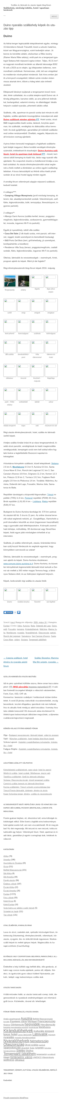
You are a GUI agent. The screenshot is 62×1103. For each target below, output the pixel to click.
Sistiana (55, 463)
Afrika (5, 856)
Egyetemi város (18, 1021)
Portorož (29, 498)
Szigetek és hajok (10, 911)
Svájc (32, 1048)
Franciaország (46, 1021)
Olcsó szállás (31, 1045)
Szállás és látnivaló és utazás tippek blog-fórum (31, 5)
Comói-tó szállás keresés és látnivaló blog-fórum (23, 784)
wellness (8, 1059)
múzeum (51, 1035)
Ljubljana (37, 501)
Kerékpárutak (33, 1027)
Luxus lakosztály (25, 1035)
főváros (6, 1025)
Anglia (6, 1019)
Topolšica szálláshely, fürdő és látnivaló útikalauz (24, 777)
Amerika (6, 860)
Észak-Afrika (8, 887)
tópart (6, 1057)
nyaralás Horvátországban (25, 1038)
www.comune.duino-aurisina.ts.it (18, 563)
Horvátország (48, 1024)
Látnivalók (40, 1034)
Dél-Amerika (8, 877)
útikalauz (20, 1060)
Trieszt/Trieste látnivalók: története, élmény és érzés (25, 790)
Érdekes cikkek (9, 884)
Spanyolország (12, 1047)
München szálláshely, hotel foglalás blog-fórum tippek (32, 739)
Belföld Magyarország (12, 870)
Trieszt (50, 494)
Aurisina (26, 626)
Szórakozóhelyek (9, 1051)
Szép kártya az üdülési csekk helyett (18, 908)
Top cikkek (8, 915)
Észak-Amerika (9, 891)
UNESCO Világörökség (43, 1057)
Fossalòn (12, 629)
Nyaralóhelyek (31, 633)
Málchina (43, 629)
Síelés (20, 1050)
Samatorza (26, 636)
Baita (33, 626)
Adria (19, 626)
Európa (6, 626)
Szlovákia (47, 1048)
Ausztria (26, 1018)
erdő (5, 629)
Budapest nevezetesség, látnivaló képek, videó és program (34, 735)
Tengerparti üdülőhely (38, 640)
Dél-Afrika (7, 873)
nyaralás (20, 633)
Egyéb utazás (9, 880)
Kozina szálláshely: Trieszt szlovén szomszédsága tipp (26, 787)
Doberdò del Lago (43, 626)
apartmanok (14, 1019)
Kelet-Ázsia (8, 901)
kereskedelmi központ (19, 1027)
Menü (54, 16)
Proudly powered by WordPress (15, 1098)
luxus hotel (10, 1034)
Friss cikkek (8, 898)
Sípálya (29, 1050)
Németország (39, 1041)
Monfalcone (18, 467)
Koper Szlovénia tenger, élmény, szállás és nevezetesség (27, 794)
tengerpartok (41, 1054)
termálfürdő (51, 1054)
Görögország (17, 1024)
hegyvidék (32, 1024)
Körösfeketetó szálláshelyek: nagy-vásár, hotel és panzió (27, 770)
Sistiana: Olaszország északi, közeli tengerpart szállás (26, 780)
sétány (17, 640)
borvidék (6, 1022)
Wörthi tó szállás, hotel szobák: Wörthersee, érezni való (26, 773)
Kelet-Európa (8, 904)
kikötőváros (45, 1027)
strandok (25, 1048)
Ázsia (5, 866)
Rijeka (45, 501)
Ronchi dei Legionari (11, 636)
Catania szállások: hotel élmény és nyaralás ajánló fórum (15, 662)
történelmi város (21, 1057)
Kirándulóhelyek (31, 629)
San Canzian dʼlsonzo (41, 636)
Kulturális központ (44, 1031)
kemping (20, 629)
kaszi (13, 622)
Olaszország (43, 633)
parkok (53, 633)
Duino (54, 626)
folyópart (32, 1021)
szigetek (39, 1048)
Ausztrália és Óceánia (12, 863)
